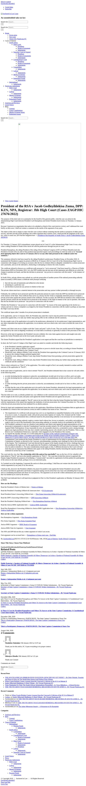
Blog (6, 716)
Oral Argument (30, 528)
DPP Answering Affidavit (39, 498)
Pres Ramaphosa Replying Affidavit (45, 501)
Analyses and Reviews (12, 715)
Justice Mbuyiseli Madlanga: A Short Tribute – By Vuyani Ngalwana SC (29, 683)
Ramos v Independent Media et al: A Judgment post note (19, 573)
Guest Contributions (16, 720)
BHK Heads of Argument (28, 524)
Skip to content (6, 2)
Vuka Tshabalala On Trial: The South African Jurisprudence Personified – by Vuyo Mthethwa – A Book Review (42, 685)
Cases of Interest (52, 539)
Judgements (21, 728)
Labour (15, 748)
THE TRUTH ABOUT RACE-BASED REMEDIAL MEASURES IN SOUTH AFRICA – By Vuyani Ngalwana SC (44, 687)
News (7, 758)
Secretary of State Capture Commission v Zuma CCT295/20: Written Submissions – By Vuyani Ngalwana (36, 587)
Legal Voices (9, 756)
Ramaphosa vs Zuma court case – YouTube (41, 535)
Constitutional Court (20, 735)
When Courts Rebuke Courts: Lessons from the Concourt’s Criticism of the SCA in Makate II (36, 681)
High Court (17, 741)
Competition (17, 732)
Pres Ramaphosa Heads (29, 517)
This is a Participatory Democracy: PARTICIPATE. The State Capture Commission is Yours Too (33, 620)
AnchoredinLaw (8, 539)
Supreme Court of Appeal (21, 752)
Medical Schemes (15, 769)
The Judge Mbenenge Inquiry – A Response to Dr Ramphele (38, 706)
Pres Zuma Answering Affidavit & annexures (51, 494)
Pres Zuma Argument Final (27, 521)
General (11, 718)
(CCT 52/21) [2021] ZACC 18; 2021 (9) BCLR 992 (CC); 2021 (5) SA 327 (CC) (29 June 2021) (42, 435)
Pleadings (21, 747)
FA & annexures (47, 490)
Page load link (5, 782)
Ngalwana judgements (12, 760)
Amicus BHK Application (38, 505)
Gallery (3, 559)
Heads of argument (24, 737)
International (13, 724)
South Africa (63, 539)
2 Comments (71, 539)
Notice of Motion (37, 487)
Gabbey (7, 697)
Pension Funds (18, 726)
